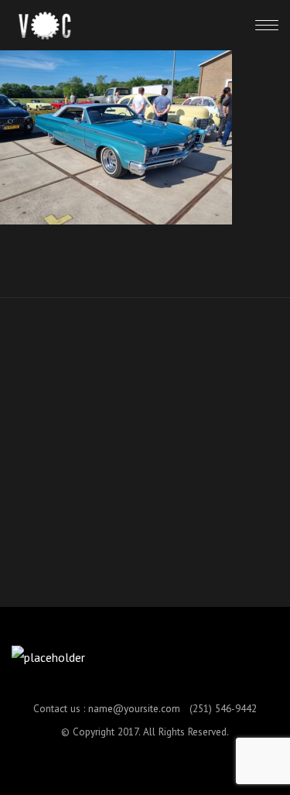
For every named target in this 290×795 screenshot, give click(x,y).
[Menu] (267, 24)
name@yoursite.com (134, 708)
